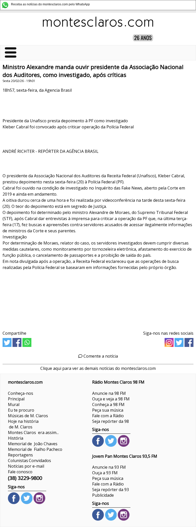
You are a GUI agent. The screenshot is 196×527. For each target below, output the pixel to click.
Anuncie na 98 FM (109, 393)
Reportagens (20, 455)
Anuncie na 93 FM (109, 467)
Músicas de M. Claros (28, 415)
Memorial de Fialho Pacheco (35, 449)
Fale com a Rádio (108, 415)
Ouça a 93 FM (105, 473)
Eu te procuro (21, 410)
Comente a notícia (100, 356)
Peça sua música (107, 410)
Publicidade (103, 495)
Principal (16, 399)
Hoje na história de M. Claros (23, 424)
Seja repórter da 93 (110, 489)
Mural (13, 404)
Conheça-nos (20, 393)
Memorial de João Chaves (32, 444)
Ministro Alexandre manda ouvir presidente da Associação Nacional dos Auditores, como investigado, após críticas (93, 71)
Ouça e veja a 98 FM (111, 399)
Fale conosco (20, 472)
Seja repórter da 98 (110, 421)
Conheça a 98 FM (108, 404)
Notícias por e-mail (26, 466)
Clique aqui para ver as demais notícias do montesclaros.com (98, 368)
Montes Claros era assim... (33, 432)
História (15, 438)
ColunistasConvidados (29, 460)
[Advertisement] (98, 299)
